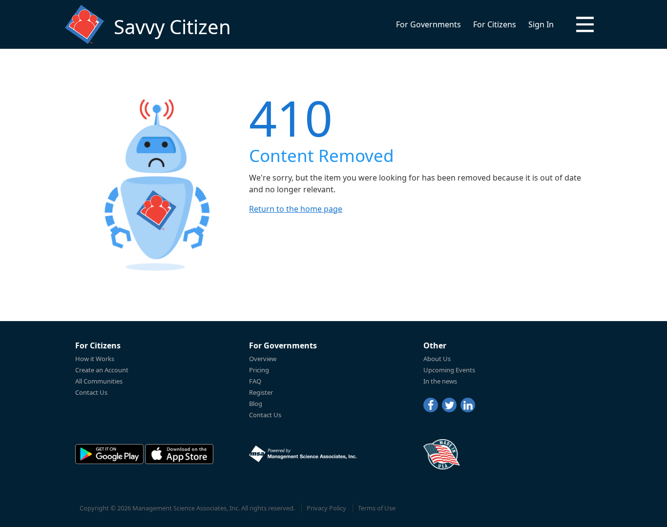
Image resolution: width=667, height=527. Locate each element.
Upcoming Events (449, 369)
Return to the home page (295, 208)
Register (261, 392)
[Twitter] (449, 405)
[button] (585, 24)
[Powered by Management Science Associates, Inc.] (302, 454)
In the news (440, 381)
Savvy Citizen (172, 26)
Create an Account (101, 369)
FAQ (255, 381)
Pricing (259, 369)
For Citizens (494, 24)
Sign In (541, 24)
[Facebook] (430, 405)
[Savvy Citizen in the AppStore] (179, 454)
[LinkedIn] (467, 405)
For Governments (428, 24)
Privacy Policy (326, 508)
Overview (262, 358)
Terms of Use (377, 508)
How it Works (94, 358)
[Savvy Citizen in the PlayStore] (109, 454)
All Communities (99, 381)
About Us (437, 358)
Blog (255, 403)
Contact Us (91, 392)
